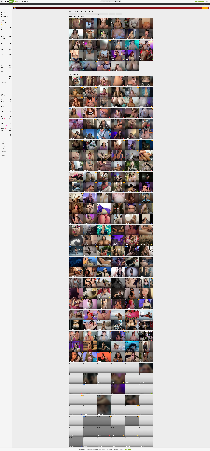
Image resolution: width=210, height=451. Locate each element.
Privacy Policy (3, 146)
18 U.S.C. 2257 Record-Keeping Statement (4, 155)
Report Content (3, 143)
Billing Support (3, 141)
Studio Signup (3, 151)
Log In (207, 1)
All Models (2, 153)
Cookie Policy (115, 449)
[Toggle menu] (2, 1)
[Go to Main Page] (9, 1)
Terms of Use (3, 148)
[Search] (114, 1)
